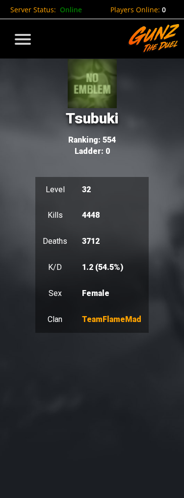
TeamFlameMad (111, 319)
